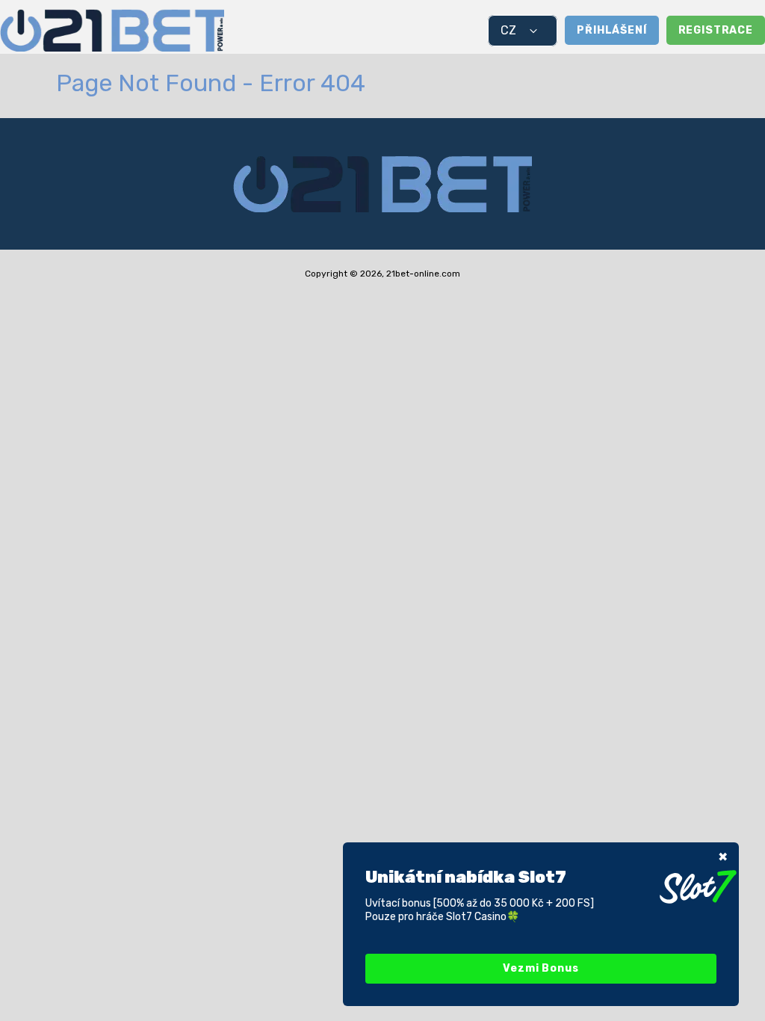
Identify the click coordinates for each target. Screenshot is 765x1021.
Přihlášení (611, 30)
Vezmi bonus (540, 968)
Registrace (715, 30)
